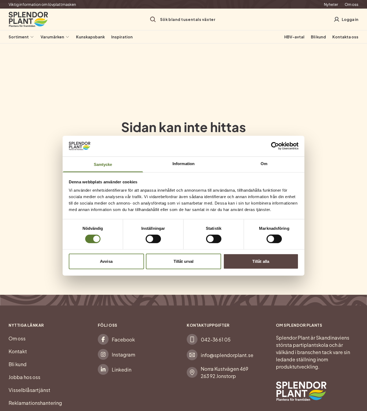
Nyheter (331, 4)
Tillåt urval (183, 261)
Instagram (123, 354)
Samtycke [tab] (103, 164)
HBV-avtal (294, 36)
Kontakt (18, 351)
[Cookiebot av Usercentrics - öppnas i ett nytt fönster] (274, 146)
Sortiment (19, 36)
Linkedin (121, 369)
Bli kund (318, 36)
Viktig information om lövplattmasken (42, 4)
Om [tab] (264, 163)
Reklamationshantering (35, 403)
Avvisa (106, 261)
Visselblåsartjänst (29, 390)
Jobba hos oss (24, 377)
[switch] (153, 239)
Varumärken (52, 36)
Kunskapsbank (90, 36)
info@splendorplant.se (227, 355)
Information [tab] (183, 163)
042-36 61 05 (216, 339)
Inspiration (122, 36)
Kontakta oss (345, 36)
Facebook (123, 339)
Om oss (351, 4)
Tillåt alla (260, 261)
